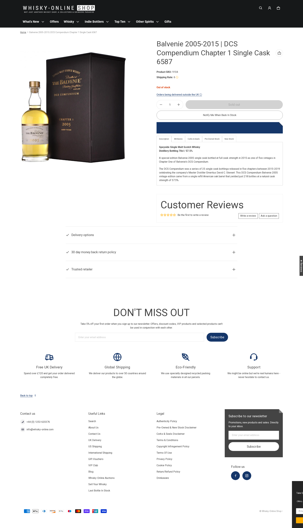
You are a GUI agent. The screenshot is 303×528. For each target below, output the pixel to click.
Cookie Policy (164, 465)
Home (23, 32)
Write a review (248, 215)
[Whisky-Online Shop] (59, 8)
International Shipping (100, 452)
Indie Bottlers (94, 21)
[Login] (269, 8)
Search (92, 421)
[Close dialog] (300, 483)
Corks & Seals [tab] (194, 139)
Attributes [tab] (178, 139)
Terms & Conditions (167, 440)
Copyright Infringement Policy (173, 446)
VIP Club (93, 465)
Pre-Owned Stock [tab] (212, 139)
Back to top (26, 395)
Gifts (167, 21)
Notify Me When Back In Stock (219, 115)
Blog (90, 471)
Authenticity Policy (167, 421)
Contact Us (94, 433)
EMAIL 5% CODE (273, 520)
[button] (260, 8)
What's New (31, 21)
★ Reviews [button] (301, 266)
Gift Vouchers (95, 459)
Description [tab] (164, 139)
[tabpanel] (220, 163)
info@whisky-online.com (40, 429)
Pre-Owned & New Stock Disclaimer (176, 427)
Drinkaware (163, 477)
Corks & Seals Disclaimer (171, 433)
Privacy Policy (164, 459)
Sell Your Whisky (97, 484)
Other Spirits (145, 21)
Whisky (69, 21)
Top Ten (119, 21)
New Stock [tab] (229, 139)
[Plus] (178, 104)
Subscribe (217, 337)
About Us (93, 427)
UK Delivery (94, 440)
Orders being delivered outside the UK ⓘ (179, 94)
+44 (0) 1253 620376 (38, 421)
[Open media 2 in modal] (73, 107)
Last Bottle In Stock (99, 490)
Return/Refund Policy (168, 471)
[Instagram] (246, 475)
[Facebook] (235, 475)
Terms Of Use (164, 452)
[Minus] (161, 104)
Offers (54, 21)
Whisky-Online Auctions (101, 477)
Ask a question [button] (269, 215)
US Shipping (95, 446)
